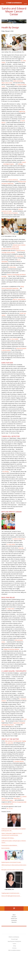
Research (14, 916)
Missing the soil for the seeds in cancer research (12, 869)
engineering (22, 111)
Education (14, 922)
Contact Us (26, 908)
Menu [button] (2, 3)
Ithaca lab (20, 548)
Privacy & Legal (14, 939)
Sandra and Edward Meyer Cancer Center (14, 11)
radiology (20, 164)
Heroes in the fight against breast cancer (10, 895)
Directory (14, 948)
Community (14, 920)
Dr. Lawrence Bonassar (12, 179)
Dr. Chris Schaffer (14, 339)
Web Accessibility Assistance (14, 950)
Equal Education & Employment (14, 941)
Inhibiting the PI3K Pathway (7, 838)
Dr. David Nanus (19, 256)
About (14, 914)
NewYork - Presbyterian (14, 932)
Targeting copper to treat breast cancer (10, 893)
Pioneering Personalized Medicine (9, 845)
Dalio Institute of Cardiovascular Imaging (15, 741)
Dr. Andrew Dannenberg (18, 538)
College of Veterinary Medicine (11, 649)
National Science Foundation (11, 213)
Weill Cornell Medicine (14, 928)
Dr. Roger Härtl (10, 608)
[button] (25, 2)
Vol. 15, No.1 (10, 808)
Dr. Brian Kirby (12, 267)
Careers (14, 943)
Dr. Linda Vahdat (11, 544)
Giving (14, 945)
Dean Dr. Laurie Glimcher (19, 299)
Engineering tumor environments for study (11, 862)
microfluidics (6, 471)
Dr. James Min (9, 743)
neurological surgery (8, 164)
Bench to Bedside (5, 848)
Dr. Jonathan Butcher (18, 761)
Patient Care (14, 918)
